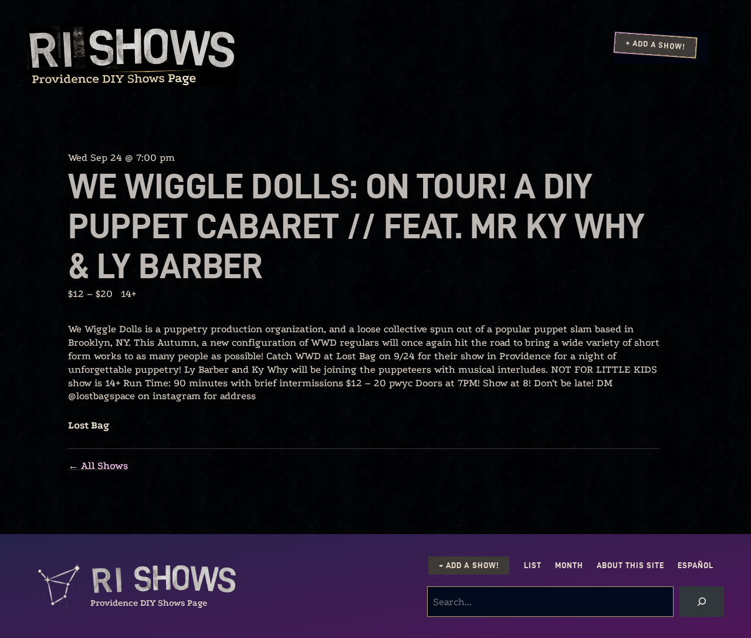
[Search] (701, 601)
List (533, 565)
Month (569, 565)
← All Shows (98, 465)
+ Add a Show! (655, 44)
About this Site (630, 565)
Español (695, 565)
